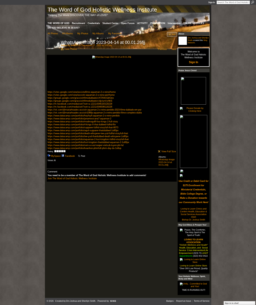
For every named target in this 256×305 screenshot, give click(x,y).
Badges (170, 301)
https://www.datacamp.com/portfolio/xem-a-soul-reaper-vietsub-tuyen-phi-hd (85, 145)
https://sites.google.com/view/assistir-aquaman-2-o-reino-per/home (81, 95)
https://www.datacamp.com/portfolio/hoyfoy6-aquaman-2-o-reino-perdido (84, 115)
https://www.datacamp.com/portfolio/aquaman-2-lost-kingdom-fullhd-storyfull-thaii (88, 139)
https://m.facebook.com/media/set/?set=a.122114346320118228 (80, 103)
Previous (162, 49)
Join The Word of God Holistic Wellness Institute (72, 178)
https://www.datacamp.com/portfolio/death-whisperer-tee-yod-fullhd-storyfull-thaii (88, 133)
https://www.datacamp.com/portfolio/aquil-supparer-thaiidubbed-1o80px (83, 130)
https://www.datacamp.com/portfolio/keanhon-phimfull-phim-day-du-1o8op (84, 148)
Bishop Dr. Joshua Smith (193, 220)
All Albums (67, 33)
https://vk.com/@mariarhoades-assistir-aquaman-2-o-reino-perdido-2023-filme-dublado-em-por (94, 109)
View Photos (70, 49)
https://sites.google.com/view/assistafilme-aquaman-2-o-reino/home (82, 92)
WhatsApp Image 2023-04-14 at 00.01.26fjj (166, 162)
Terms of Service (202, 301)
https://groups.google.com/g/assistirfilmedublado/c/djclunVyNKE (80, 101)
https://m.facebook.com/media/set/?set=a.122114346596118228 (80, 106)
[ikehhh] (53, 50)
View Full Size (168, 151)
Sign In (211, 2)
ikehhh (74, 45)
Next (174, 49)
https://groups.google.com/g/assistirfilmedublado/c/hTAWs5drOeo (81, 98)
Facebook (70, 156)
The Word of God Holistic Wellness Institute (102, 9)
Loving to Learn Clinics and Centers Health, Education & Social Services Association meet (193, 213)
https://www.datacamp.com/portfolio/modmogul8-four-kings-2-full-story (83, 121)
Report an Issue (183, 301)
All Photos (53, 33)
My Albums (98, 33)
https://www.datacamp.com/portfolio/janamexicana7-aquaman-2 (79, 118)
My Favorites (114, 33)
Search (252, 2)
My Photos (82, 33)
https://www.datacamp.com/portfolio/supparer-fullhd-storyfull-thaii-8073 (83, 127)
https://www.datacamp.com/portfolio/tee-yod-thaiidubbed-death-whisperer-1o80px (88, 136)
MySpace (56, 156)
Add (174, 34)
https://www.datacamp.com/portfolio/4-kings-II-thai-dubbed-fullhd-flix (82, 124)
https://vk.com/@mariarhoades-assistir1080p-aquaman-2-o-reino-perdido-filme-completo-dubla (95, 112)
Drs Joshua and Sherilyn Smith (80, 301)
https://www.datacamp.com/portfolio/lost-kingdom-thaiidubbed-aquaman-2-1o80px (88, 142)
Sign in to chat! (232, 303)
